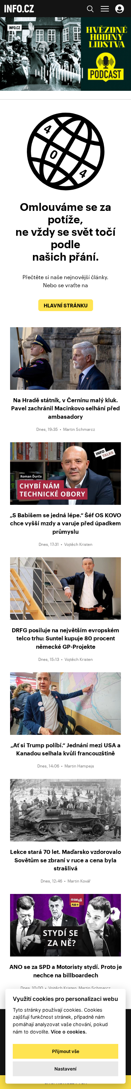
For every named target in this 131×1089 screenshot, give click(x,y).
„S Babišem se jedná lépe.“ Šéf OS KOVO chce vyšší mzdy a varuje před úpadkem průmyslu (65, 523)
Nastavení (65, 1069)
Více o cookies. (69, 1032)
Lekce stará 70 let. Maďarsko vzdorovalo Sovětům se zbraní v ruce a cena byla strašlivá (65, 859)
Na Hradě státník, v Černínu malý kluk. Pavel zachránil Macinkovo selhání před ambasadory (65, 408)
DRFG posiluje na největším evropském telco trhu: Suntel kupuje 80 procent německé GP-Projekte (65, 638)
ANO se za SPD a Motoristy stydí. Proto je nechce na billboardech (65, 970)
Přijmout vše (65, 1051)
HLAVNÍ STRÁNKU (66, 305)
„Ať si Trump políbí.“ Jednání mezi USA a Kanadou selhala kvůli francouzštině (65, 749)
